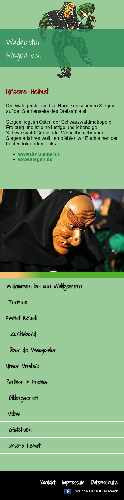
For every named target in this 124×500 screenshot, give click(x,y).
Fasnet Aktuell (21, 318)
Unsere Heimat (25, 445)
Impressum (73, 482)
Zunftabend (23, 334)
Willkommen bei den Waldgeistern (44, 286)
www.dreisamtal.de (39, 153)
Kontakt (48, 482)
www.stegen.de (35, 159)
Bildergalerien (23, 398)
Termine (17, 302)
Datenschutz (104, 482)
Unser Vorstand (22, 366)
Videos (14, 413)
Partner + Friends (26, 382)
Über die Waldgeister (33, 350)
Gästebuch (20, 429)
